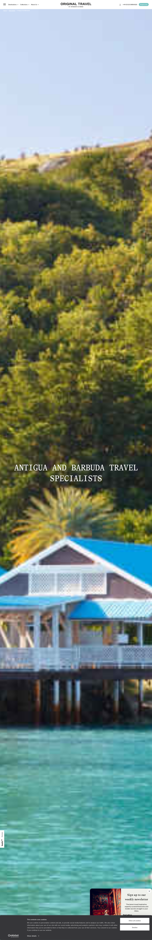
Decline (134, 927)
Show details (32, 936)
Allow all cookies (135, 921)
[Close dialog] (149, 891)
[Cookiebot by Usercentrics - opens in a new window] (13, 936)
